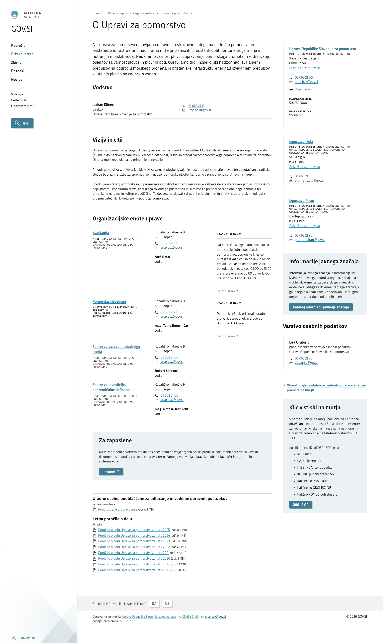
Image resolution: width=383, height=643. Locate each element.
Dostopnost (18, 100)
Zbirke (16, 62)
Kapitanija (101, 232)
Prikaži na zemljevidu (304, 68)
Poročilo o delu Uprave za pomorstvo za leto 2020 (134, 558)
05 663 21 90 (304, 235)
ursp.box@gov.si (199, 110)
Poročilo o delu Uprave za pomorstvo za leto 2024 (134, 535)
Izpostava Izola (301, 141)
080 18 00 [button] (301, 504)
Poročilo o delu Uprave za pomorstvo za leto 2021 (133, 553)
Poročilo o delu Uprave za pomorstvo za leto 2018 (134, 570)
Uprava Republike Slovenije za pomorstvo (322, 48)
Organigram (303, 89)
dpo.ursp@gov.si (306, 362)
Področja (18, 45)
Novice (16, 79)
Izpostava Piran (301, 200)
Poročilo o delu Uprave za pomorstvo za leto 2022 (134, 547)
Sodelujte (17, 94)
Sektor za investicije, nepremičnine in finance (112, 387)
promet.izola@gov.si (309, 180)
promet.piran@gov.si (310, 240)
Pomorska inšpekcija (109, 301)
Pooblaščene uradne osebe (117, 509)
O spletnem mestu (23, 106)
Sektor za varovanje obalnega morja (116, 349)
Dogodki (17, 70)
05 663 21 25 (303, 358)
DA (154, 603)
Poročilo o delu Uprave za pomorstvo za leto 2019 (134, 564)
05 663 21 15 (196, 106)
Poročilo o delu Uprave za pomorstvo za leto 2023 (134, 541)
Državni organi (23, 53)
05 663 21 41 (168, 312)
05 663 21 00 (169, 243)
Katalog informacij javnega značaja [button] (321, 307)
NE (167, 603)
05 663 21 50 (303, 176)
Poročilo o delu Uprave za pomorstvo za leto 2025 (134, 530)
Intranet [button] (109, 471)
